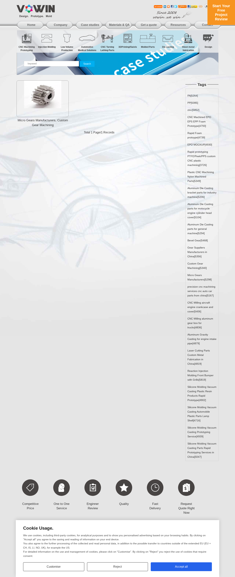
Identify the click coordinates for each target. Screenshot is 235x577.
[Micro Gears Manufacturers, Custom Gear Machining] (42, 107)
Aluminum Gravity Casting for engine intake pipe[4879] (201, 339)
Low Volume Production (67, 48)
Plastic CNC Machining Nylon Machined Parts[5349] (200, 176)
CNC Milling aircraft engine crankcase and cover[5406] (200, 307)
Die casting (168, 47)
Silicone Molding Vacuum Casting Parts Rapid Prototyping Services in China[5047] (201, 450)
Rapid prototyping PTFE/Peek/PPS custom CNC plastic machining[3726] (201, 158)
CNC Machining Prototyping (27, 48)
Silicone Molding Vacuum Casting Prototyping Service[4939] (201, 432)
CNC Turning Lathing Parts (107, 48)
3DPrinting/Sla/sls (127, 47)
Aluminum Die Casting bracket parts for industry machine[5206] (201, 192)
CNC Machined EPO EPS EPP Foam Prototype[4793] (199, 121)
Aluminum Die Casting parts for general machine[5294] (200, 229)
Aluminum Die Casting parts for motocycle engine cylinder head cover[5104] (200, 211)
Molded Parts (148, 47)
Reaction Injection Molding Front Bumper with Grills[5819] (200, 375)
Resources (178, 24)
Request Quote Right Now (186, 508)
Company (60, 24)
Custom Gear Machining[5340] (197, 265)
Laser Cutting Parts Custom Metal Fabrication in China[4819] (198, 357)
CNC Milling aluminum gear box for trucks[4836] (200, 323)
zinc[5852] (193, 109)
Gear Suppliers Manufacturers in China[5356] (197, 252)
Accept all (181, 566)
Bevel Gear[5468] (197, 240)
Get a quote (149, 24)
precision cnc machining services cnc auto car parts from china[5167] (201, 291)
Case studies (90, 24)
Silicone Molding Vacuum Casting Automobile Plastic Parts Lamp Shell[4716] (201, 414)
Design (208, 47)
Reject (117, 566)
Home (31, 24)
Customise (54, 566)
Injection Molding (47, 47)
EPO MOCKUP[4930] (199, 144)
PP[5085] (192, 102)
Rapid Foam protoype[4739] (196, 135)
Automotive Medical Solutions (87, 48)
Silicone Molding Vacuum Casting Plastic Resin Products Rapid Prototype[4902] (201, 393)
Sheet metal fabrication (188, 48)
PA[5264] (192, 95)
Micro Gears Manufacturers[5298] (199, 277)
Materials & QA (119, 24)
